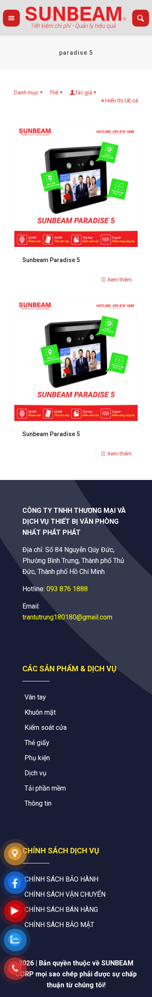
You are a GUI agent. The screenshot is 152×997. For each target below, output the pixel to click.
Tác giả (83, 92)
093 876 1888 (67, 589)
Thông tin (38, 803)
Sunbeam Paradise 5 (51, 260)
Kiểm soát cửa (45, 728)
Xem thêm (119, 279)
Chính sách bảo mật (59, 925)
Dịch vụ (35, 773)
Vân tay (35, 697)
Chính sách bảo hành (61, 879)
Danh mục (26, 92)
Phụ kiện (37, 758)
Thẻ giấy (36, 743)
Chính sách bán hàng (61, 910)
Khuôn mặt (40, 712)
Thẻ (53, 92)
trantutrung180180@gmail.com (67, 617)
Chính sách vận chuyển (65, 894)
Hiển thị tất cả (121, 100)
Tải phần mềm (45, 788)
